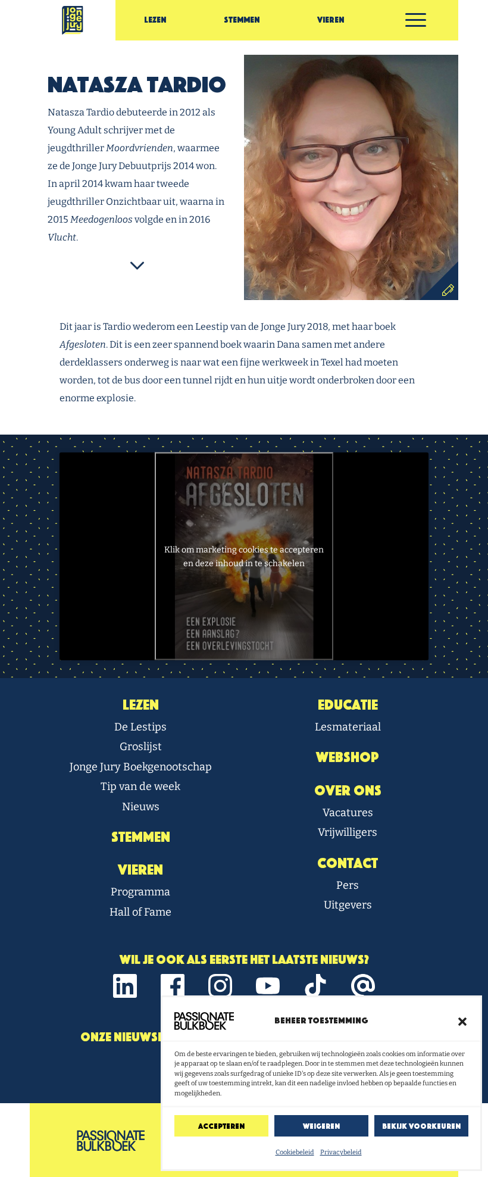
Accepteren (221, 1126)
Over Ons (347, 790)
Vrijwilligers (347, 832)
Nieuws (140, 806)
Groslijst (141, 746)
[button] (462, 1021)
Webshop (347, 757)
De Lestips (140, 726)
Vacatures (348, 812)
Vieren (330, 20)
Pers (347, 885)
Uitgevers (348, 904)
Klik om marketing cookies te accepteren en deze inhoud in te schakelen (244, 556)
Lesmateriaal (348, 726)
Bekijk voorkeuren (421, 1126)
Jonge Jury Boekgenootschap (141, 766)
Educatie (348, 705)
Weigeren (321, 1126)
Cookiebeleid (295, 1152)
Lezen (155, 20)
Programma (140, 891)
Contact (347, 863)
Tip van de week (140, 786)
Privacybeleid (341, 1152)
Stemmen (241, 20)
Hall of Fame (140, 912)
